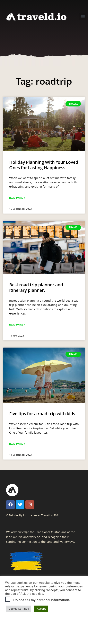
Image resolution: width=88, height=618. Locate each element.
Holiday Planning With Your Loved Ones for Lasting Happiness (43, 165)
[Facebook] (10, 504)
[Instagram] (29, 504)
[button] (82, 16)
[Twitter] (20, 504)
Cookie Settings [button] (19, 608)
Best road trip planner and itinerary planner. (36, 287)
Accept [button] (41, 608)
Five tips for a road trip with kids (42, 413)
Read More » (17, 197)
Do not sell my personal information (41, 600)
